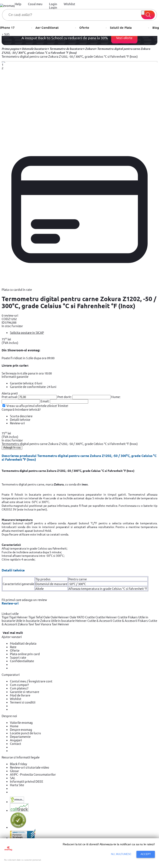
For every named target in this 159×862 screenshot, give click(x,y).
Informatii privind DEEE (26, 781)
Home (14, 726)
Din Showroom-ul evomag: (21, 350)
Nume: (115, 397)
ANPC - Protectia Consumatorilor (33, 774)
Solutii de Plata (120, 27)
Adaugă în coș (12, 447)
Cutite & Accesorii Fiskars (130, 620)
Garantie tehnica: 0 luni (26, 383)
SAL (12, 778)
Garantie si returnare (24, 692)
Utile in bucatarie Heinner (69, 620)
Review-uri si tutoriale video (29, 767)
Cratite (90, 617)
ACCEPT (146, 854)
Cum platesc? (19, 688)
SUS (7, 34)
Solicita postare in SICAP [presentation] (27, 332)
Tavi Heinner (60, 624)
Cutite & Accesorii (100, 620)
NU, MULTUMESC (121, 854)
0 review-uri (10, 315)
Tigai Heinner (18, 617)
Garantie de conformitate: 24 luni (33, 387)
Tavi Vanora (43, 624)
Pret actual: (10, 397)
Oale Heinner (60, 617)
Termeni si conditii (22, 702)
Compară (8, 409)
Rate (13, 647)
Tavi (31, 624)
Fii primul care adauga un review (24, 600)
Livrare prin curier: (15, 365)
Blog (155, 27)
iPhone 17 (7, 27)
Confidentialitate (22, 661)
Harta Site (17, 785)
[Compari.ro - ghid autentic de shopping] (18, 827)
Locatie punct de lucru (25, 733)
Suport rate (18, 657)
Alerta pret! (10, 393)
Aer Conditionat (46, 27)
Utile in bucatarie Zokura (33, 620)
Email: (45, 401)
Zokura (90, 49)
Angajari (16, 740)
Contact (15, 743)
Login (53, 7)
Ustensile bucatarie (34, 49)
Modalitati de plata (23, 643)
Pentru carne (78, 579)
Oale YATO (77, 617)
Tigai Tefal (35, 617)
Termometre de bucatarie (65, 49)
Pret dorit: (64, 397)
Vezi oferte (124, 38)
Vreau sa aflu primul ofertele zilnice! (31, 406)
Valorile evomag (21, 722)
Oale (47, 617)
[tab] (83, 332)
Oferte (84, 27)
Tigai (5, 617)
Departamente (20, 736)
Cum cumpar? (19, 685)
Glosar (14, 771)
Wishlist (15, 699)
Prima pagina (10, 49)
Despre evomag (21, 729)
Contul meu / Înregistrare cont (31, 681)
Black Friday (18, 764)
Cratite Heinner (106, 617)
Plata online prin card (25, 654)
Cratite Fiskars (128, 617)
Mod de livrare (20, 695)
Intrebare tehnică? (28, 409)
